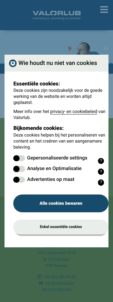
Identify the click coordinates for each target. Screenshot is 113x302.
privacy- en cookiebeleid (74, 111)
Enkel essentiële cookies (61, 227)
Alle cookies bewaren (60, 203)
